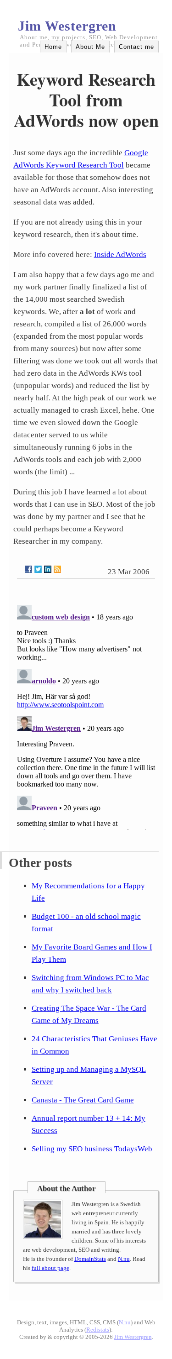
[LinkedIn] (47, 569)
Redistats (97, 1329)
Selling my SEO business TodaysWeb (92, 1148)
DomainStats (90, 1258)
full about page (50, 1268)
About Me (90, 46)
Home (53, 46)
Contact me (136, 46)
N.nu (124, 1258)
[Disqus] (86, 715)
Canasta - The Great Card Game (83, 1100)
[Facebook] (28, 569)
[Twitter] (38, 569)
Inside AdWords (120, 254)
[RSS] (57, 569)
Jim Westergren (67, 25)
